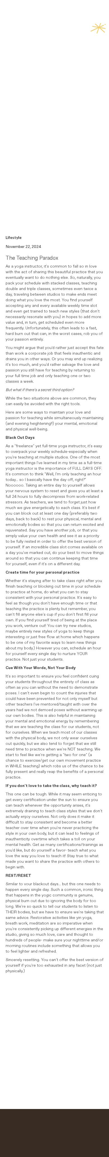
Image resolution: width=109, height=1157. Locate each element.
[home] (22, 31)
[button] (98, 30)
